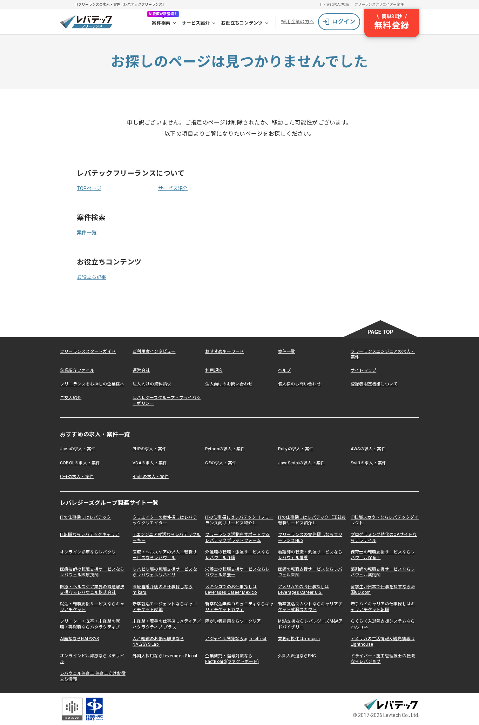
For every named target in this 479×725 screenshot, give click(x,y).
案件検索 (161, 23)
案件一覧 (86, 232)
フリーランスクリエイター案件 (379, 4)
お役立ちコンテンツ (242, 23)
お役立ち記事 (91, 277)
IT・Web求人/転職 (334, 4)
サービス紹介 (196, 23)
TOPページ (89, 188)
